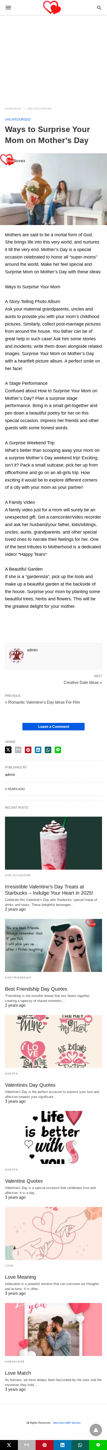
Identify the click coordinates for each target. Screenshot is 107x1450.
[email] (27, 1445)
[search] (99, 8)
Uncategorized (39, 108)
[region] (53, 58)
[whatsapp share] (48, 750)
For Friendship (18, 977)
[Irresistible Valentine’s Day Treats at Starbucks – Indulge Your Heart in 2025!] (53, 843)
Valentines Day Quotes (30, 1085)
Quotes (11, 1073)
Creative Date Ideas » (83, 682)
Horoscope (15, 1361)
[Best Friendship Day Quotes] (53, 945)
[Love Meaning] (53, 1233)
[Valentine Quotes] (53, 1137)
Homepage (13, 108)
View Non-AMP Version (67, 1422)
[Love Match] (53, 1329)
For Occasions (18, 875)
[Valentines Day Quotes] (53, 1041)
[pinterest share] (28, 750)
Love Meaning (20, 1277)
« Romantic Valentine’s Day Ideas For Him (42, 702)
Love (9, 1265)
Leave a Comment (53, 726)
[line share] (58, 750)
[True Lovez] (53, 8)
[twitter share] (8, 749)
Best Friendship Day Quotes (36, 989)
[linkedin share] (38, 750)
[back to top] (96, 1430)
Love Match (18, 1373)
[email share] (18, 750)
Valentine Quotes (24, 1181)
